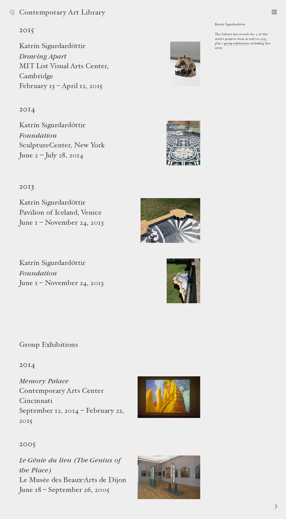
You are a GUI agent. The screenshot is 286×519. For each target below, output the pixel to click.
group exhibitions (237, 43)
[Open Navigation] (274, 12)
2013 (263, 39)
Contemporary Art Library (62, 13)
